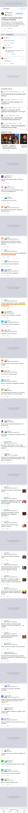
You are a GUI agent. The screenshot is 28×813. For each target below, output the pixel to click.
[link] (10, 143)
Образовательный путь (10, 15)
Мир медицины (10, 313)
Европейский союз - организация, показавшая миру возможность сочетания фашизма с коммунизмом (12, 119)
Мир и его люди (12, 107)
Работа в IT (10, 762)
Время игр (10, 709)
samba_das (5, 107)
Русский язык (10, 421)
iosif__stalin (5, 115)
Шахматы (9, 390)
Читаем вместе (14, 99)
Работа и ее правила (12, 455)
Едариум (9, 177)
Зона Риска (10, 780)
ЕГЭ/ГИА (9, 198)
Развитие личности (12, 686)
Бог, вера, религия (12, 123)
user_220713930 (6, 99)
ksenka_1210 (5, 91)
